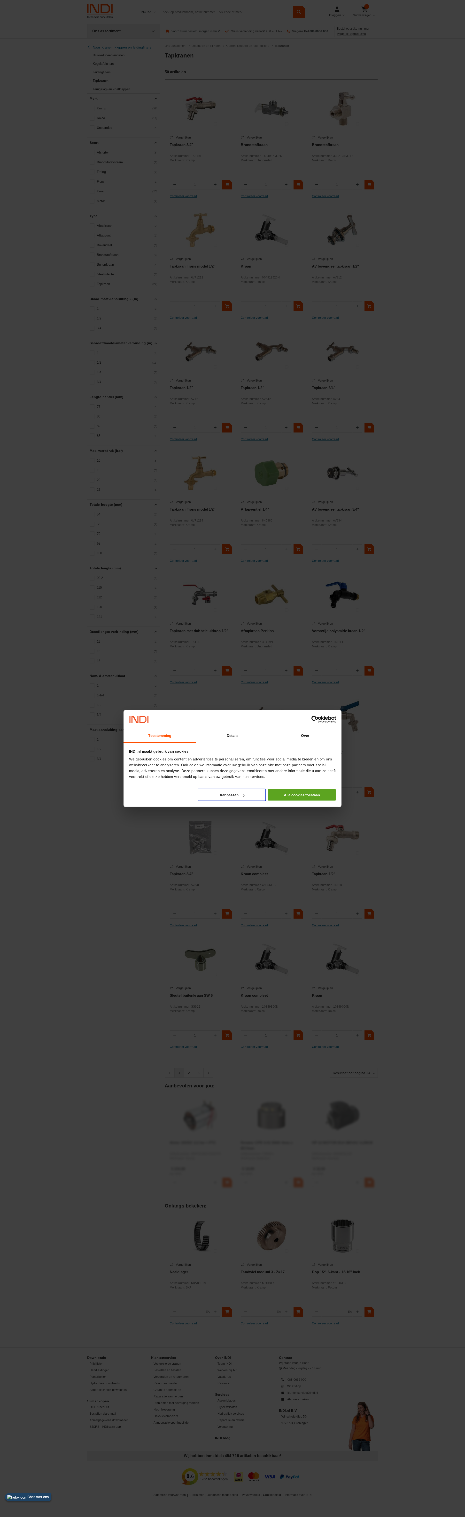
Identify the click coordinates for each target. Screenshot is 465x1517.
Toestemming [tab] (159, 735)
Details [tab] (233, 735)
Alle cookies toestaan (302, 795)
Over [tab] (305, 735)
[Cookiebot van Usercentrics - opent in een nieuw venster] (315, 719)
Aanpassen (229, 795)
